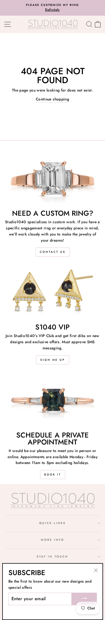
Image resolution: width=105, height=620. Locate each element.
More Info (52, 540)
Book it (52, 474)
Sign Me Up (52, 360)
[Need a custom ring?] (52, 178)
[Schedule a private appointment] (52, 400)
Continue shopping (52, 99)
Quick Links (52, 523)
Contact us (53, 252)
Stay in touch (52, 556)
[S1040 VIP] (52, 292)
